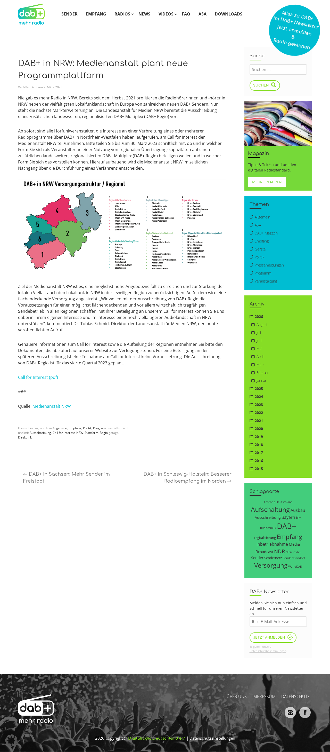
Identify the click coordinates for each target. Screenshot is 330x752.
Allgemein (60, 428)
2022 (259, 412)
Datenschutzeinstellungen (212, 738)
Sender (69, 14)
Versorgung (270, 565)
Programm (101, 428)
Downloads (228, 14)
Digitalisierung (265, 537)
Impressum (264, 696)
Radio (297, 552)
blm (298, 517)
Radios (122, 14)
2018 (259, 444)
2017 (259, 452)
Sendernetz (273, 557)
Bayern (288, 517)
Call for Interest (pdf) (38, 377)
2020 (259, 428)
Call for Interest (64, 432)
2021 (259, 420)
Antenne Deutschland (278, 502)
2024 (259, 396)
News (144, 14)
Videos (166, 14)
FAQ (186, 14)
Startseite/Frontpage (35, 14)
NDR (279, 551)
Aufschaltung (270, 509)
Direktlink (25, 437)
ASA (203, 14)
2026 (259, 316)
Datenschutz (295, 696)
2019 (259, 436)
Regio (104, 432)
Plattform (91, 432)
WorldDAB (295, 566)
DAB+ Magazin (266, 233)
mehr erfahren (267, 181)
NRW (79, 432)
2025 (259, 388)
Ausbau (298, 510)
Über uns (237, 696)
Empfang (96, 14)
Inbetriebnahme (272, 544)
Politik (87, 428)
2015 (259, 468)
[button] (11, 740)
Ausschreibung (40, 432)
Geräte (260, 249)
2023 (259, 404)
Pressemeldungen (269, 265)
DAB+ (286, 526)
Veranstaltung (266, 281)
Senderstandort (294, 558)
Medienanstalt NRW (51, 406)
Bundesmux (268, 528)
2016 (259, 460)
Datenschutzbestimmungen (268, 651)
